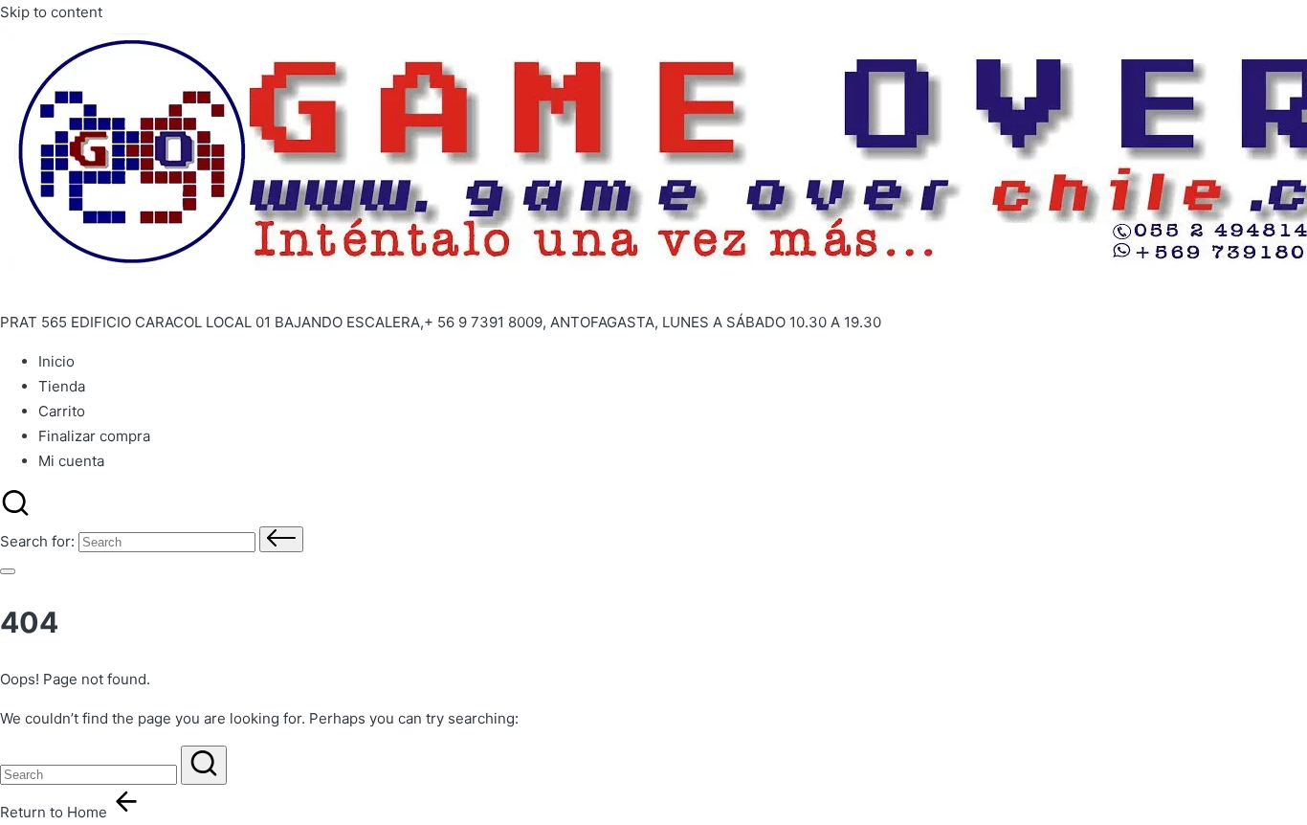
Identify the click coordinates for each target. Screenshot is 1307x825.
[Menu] (7, 571)
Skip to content (51, 12)
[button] (281, 539)
